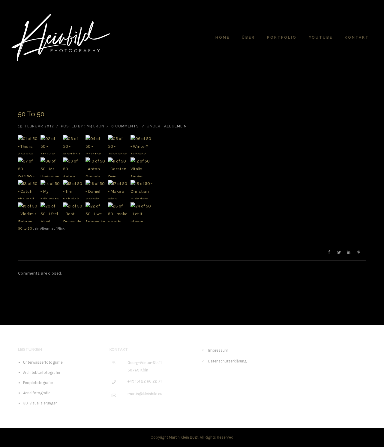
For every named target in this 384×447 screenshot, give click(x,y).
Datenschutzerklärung (227, 361)
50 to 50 (31, 114)
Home (222, 37)
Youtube (321, 37)
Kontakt (357, 37)
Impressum (218, 350)
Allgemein (175, 126)
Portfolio (282, 37)
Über (248, 37)
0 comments (125, 126)
